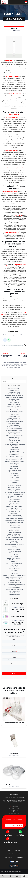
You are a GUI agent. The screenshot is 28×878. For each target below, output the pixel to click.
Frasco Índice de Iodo (14, 465)
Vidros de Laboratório (14, 591)
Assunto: (14, 657)
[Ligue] (3, 876)
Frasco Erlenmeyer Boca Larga (14, 458)
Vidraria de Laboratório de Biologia (14, 577)
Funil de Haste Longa (14, 501)
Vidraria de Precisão (14, 580)
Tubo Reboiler (14, 570)
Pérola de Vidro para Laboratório (14, 522)
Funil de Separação (14, 505)
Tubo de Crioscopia (14, 553)
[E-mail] (17, 876)
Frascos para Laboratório (14, 485)
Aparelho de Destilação (14, 394)
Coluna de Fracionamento (14, 423)
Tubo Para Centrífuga (14, 568)
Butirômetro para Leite (14, 416)
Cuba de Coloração (14, 434)
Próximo (23, 353)
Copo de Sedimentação (14, 432)
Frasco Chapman (14, 449)
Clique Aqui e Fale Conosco (13, 825)
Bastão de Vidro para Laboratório (14, 411)
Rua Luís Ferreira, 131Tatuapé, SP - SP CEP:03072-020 (14, 810)
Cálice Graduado (14, 387)
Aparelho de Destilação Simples (14, 397)
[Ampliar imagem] (14, 47)
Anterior (5, 353)
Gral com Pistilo (14, 513)
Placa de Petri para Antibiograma (14, 537)
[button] (26, 2)
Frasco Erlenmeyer (14, 454)
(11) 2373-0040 (8, 835)
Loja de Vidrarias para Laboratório (14, 518)
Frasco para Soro (14, 475)
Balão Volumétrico (14, 402)
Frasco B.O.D (14, 446)
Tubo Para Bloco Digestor (14, 567)
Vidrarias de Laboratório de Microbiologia (14, 584)
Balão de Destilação (14, 399)
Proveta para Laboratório (14, 549)
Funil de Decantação (14, 499)
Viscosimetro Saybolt (14, 594)
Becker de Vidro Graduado (14, 413)
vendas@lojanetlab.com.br (10, 842)
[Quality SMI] (14, 866)
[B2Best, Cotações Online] (14, 862)
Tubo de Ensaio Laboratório (14, 558)
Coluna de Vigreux (14, 425)
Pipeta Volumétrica (14, 530)
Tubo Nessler (14, 565)
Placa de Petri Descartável (14, 536)
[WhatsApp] (9, 340)
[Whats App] (10, 876)
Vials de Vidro (14, 573)
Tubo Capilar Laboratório (14, 551)
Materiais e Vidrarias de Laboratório (14, 520)
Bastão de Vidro (14, 409)
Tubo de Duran (14, 554)
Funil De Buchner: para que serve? (14, 498)
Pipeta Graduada (14, 529)
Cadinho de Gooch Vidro (14, 418)
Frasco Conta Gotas (14, 451)
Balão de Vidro (14, 401)
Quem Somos (17, 850)
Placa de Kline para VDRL (14, 532)
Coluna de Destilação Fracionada (14, 421)
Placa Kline (14, 541)
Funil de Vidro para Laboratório (14, 510)
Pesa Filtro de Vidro (14, 525)
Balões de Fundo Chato (14, 404)
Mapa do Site (20, 857)
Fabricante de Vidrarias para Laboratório (14, 444)
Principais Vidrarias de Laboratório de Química (14, 545)
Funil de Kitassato (14, 503)
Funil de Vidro (14, 508)
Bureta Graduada (14, 414)
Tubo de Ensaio (14, 556)
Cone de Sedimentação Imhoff (14, 430)
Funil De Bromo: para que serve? (14, 494)
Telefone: (14, 651)
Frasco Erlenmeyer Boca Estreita (14, 456)
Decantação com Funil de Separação (14, 439)
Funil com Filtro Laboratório (14, 489)
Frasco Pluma (14, 479)
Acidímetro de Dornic (14, 390)
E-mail (14, 645)
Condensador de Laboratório (14, 427)
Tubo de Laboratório (14, 560)
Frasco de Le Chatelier (14, 484)
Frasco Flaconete (14, 463)
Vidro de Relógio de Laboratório (14, 589)
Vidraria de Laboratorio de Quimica (14, 579)
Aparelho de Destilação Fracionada (14, 395)
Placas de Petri (14, 543)
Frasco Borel (14, 447)
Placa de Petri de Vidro (14, 534)
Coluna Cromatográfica (14, 388)
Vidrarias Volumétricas (14, 587)
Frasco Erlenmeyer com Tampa (14, 459)
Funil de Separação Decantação (14, 506)
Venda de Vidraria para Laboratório (14, 572)
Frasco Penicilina (14, 477)
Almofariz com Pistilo (14, 392)
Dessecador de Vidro (14, 440)
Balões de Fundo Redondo (14, 406)
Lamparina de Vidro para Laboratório (14, 517)
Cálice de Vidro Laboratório (14, 420)
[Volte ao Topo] (24, 876)
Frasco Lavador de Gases (14, 470)
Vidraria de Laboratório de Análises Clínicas (14, 575)
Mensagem (14, 663)
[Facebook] (5, 340)
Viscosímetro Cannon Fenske (14, 593)
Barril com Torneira (14, 408)
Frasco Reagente (14, 480)
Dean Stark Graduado (14, 437)
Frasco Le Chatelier (14, 472)
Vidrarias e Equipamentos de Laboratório (14, 586)
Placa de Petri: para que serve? (14, 539)
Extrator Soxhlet (14, 442)
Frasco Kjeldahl (14, 468)
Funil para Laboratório (14, 511)
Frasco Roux (14, 482)
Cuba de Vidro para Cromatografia (14, 435)
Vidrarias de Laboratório (14, 582)
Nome (14, 639)
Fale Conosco (8, 857)
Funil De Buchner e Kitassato (14, 496)
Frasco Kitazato (14, 466)
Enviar (14, 674)
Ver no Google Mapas (14, 813)
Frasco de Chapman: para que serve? (14, 453)
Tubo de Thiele (14, 561)
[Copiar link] (25, 345)
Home (9, 850)
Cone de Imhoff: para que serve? (14, 428)
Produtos (10, 853)
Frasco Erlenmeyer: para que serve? (14, 461)
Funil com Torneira (14, 491)
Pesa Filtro (14, 524)
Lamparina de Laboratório (14, 515)
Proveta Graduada (14, 548)
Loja (19, 853)
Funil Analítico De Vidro (14, 487)
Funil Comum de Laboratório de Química (14, 492)
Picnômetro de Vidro (14, 527)
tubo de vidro (18, 215)
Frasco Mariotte (14, 473)
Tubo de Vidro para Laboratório (14, 563)
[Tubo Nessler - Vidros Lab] (4, 2)
